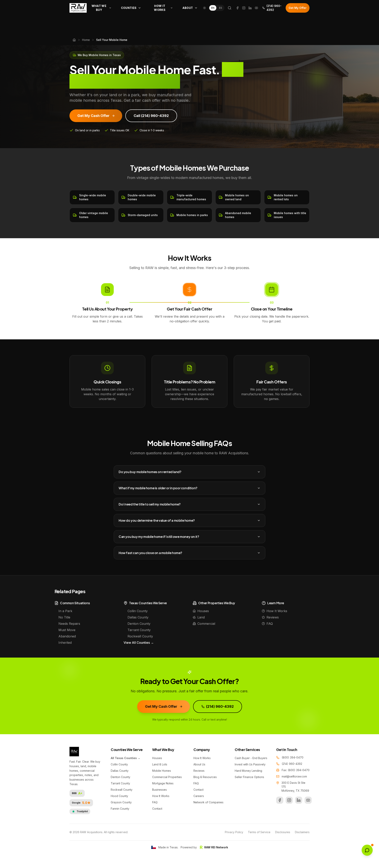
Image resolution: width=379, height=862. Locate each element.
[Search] (229, 7)
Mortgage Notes (163, 783)
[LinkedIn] (250, 8)
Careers (198, 796)
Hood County (119, 796)
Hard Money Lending (248, 770)
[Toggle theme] (204, 7)
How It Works (276, 611)
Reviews (272, 617)
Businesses (159, 789)
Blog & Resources (205, 777)
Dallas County (138, 617)
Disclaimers (302, 832)
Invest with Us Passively (250, 764)
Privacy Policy (234, 832)
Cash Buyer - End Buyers (251, 758)
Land (201, 617)
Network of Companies (208, 802)
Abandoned (67, 636)
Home (86, 39)
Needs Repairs (69, 624)
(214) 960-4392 (273, 7)
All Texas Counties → (125, 758)
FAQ (269, 624)
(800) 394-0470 (292, 757)
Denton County (139, 624)
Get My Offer (298, 7)
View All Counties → (139, 643)
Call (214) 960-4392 (151, 116)
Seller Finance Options (249, 777)
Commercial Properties (167, 777)
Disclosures (282, 832)
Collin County (138, 611)
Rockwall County (140, 636)
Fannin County (120, 808)
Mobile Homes (161, 770)
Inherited (65, 643)
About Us (199, 764)
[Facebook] (237, 8)
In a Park (65, 611)
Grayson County (121, 802)
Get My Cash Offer (93, 116)
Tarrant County (139, 630)
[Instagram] (244, 8)
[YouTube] (256, 8)
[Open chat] (367, 850)
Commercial (206, 624)
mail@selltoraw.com (294, 776)
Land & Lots (159, 764)
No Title (64, 617)
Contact (157, 808)
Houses (203, 611)
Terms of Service (259, 832)
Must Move (66, 630)
